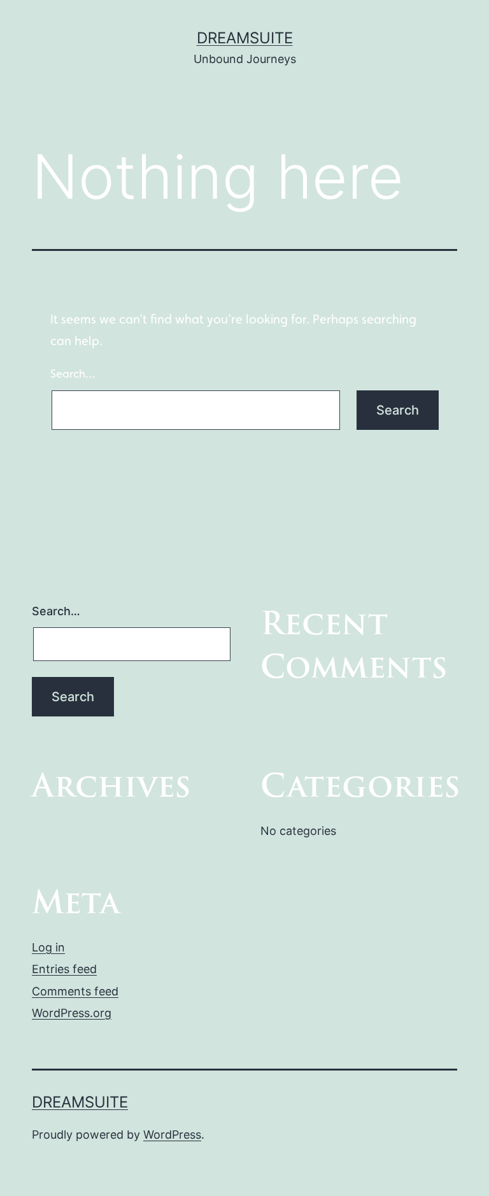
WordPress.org (71, 1013)
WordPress (172, 1134)
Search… (72, 373)
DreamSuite (245, 38)
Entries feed (64, 969)
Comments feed (75, 991)
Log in (48, 947)
